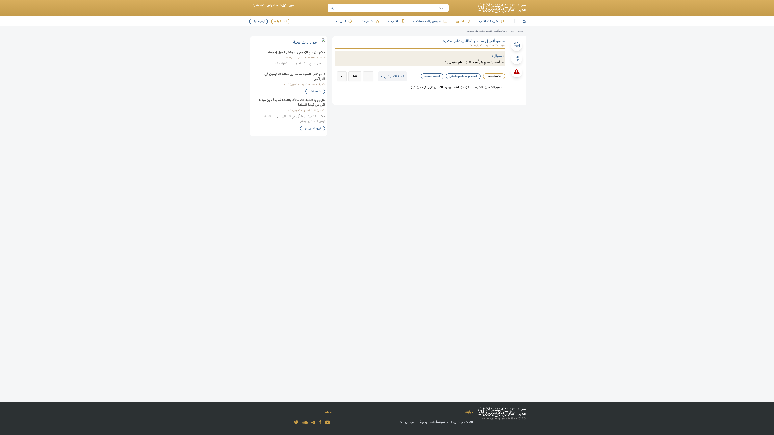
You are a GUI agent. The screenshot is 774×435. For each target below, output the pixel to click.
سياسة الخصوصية (432, 421)
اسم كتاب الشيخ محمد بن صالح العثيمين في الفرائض (294, 76)
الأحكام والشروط (462, 421)
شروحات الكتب (488, 21)
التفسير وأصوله (432, 76)
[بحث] (332, 8)
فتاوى (511, 31)
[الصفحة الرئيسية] (502, 8)
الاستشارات (315, 91)
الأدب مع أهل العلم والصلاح (463, 76)
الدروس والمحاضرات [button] (426, 21)
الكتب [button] (393, 21)
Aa (355, 76)
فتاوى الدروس (494, 76)
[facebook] (320, 422)
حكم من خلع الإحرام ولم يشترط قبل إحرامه (296, 52)
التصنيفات (367, 21)
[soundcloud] (305, 422)
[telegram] (313, 422)
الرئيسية (522, 31)
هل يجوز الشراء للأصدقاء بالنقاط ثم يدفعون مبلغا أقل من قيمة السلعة (292, 102)
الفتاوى (460, 21)
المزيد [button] (340, 21)
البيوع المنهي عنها (312, 128)
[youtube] (327, 422)
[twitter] (296, 422)
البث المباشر (280, 21)
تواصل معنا (406, 421)
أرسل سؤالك (258, 21)
